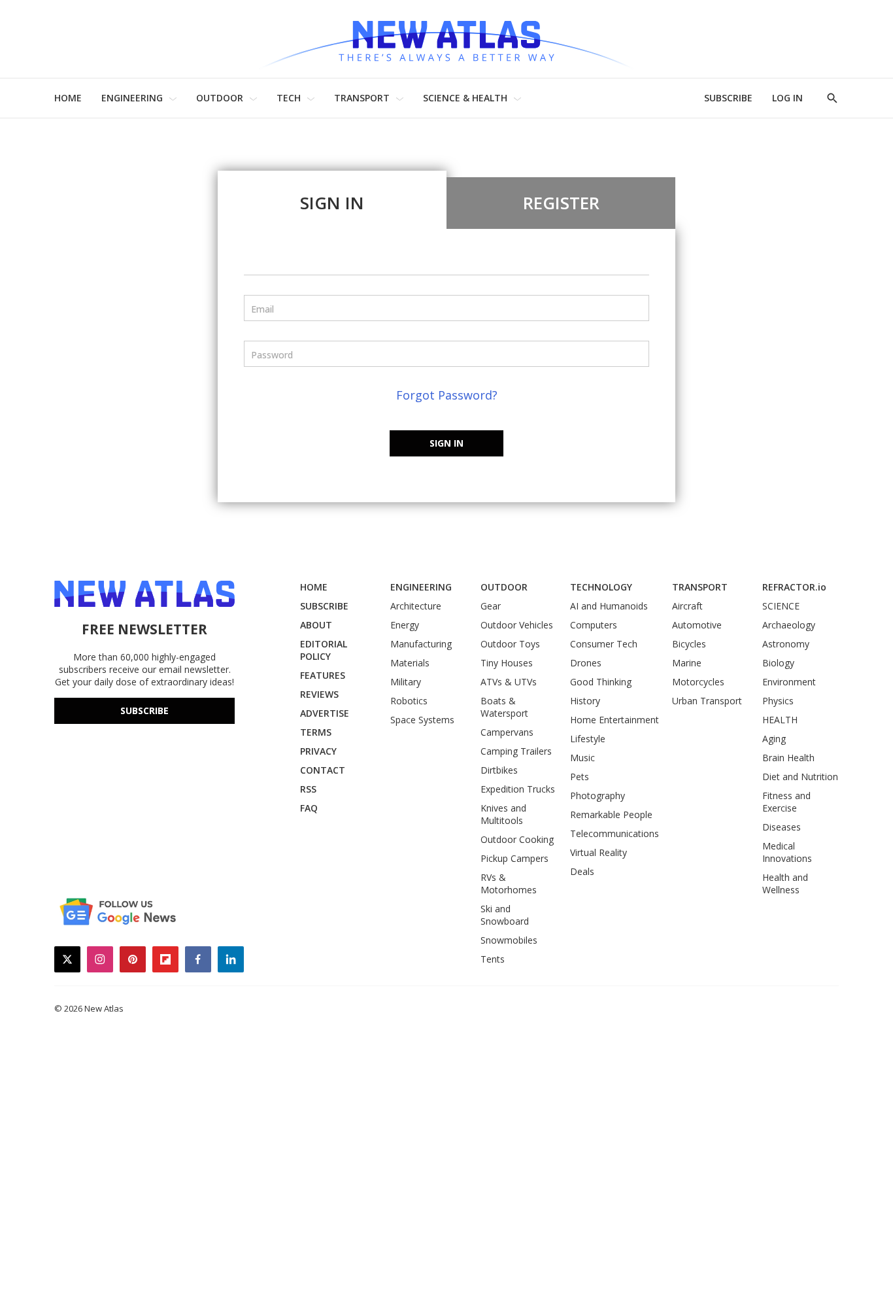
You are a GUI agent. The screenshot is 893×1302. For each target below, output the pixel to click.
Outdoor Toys (510, 644)
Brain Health (788, 757)
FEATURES (322, 675)
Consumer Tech (603, 644)
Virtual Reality (598, 852)
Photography (597, 795)
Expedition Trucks (517, 789)
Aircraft (687, 606)
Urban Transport (707, 700)
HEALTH (780, 719)
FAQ (309, 808)
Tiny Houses (506, 663)
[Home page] (446, 39)
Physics (778, 700)
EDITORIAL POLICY (323, 650)
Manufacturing (421, 644)
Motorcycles (698, 682)
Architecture (415, 606)
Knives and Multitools (503, 814)
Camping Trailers (516, 751)
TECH (289, 98)
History (585, 700)
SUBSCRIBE (728, 98)
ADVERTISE (324, 713)
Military (405, 682)
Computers (593, 625)
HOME (68, 98)
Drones (585, 663)
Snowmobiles (508, 940)
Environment (789, 682)
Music (582, 757)
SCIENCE (781, 606)
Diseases (781, 827)
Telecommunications (614, 833)
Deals (582, 871)
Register (561, 202)
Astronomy (785, 644)
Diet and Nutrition (800, 776)
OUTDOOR (219, 98)
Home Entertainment (614, 719)
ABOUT (316, 625)
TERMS (315, 732)
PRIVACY (318, 751)
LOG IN (787, 98)
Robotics (409, 700)
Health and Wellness (785, 883)
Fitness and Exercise (786, 801)
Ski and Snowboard (504, 914)
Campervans (506, 732)
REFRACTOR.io (794, 587)
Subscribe (144, 710)
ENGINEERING (132, 98)
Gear (490, 606)
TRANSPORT (362, 98)
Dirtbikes (499, 770)
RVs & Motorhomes (508, 883)
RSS (308, 789)
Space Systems (422, 719)
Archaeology (788, 625)
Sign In (332, 202)
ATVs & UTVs (508, 682)
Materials (410, 663)
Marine (686, 663)
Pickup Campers (514, 858)
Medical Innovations (787, 852)
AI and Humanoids (609, 606)
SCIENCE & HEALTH (465, 98)
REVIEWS (319, 694)
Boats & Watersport (504, 706)
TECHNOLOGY (601, 587)
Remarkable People (611, 814)
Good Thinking (601, 682)
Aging (774, 738)
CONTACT (322, 770)
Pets (579, 776)
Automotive (697, 625)
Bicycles (689, 644)
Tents (492, 959)
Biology (778, 663)
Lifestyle (587, 738)
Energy (404, 625)
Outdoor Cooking (517, 839)
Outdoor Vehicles (516, 625)
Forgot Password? (446, 395)
